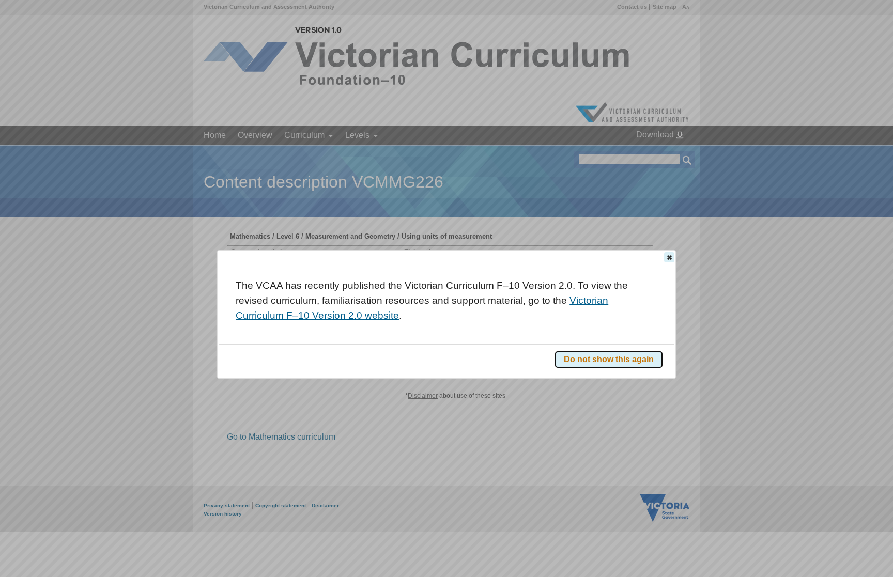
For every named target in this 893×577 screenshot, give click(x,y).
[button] (669, 257)
